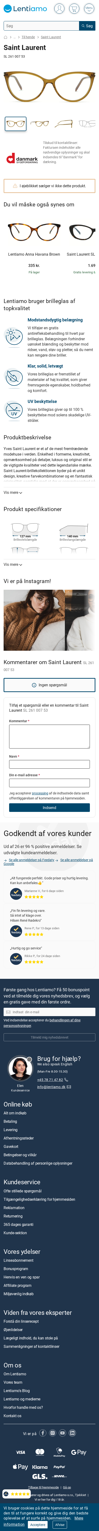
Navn (14, 756)
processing (40, 793)
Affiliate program (17, 1285)
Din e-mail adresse (24, 775)
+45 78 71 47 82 (50, 1080)
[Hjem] (5, 37)
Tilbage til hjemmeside (43, 1487)
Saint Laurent (51, 37)
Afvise (59, 1524)
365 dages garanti (18, 1224)
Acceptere (37, 1524)
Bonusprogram (16, 1268)
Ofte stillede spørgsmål (22, 1191)
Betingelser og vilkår (20, 1155)
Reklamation (14, 1207)
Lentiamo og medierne (22, 1399)
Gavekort (11, 1146)
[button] (15, 124)
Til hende (28, 37)
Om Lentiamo (15, 1374)
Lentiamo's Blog (17, 1390)
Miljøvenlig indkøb (19, 1293)
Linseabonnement (18, 1260)
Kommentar (19, 721)
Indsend (49, 807)
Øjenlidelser (13, 1329)
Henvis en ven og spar (22, 1277)
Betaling (10, 1121)
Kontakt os (12, 1415)
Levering (11, 1130)
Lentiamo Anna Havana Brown (34, 254)
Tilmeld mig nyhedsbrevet (49, 1037)
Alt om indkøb (15, 1113)
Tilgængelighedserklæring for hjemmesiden (39, 1199)
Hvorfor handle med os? (23, 1407)
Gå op (67, 1487)
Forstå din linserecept (21, 1321)
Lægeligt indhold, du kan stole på (31, 1338)
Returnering (13, 1216)
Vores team (13, 1382)
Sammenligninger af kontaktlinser (31, 1346)
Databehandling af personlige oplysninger (38, 1163)
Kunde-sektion (15, 1232)
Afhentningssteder (19, 1138)
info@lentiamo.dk (51, 1087)
